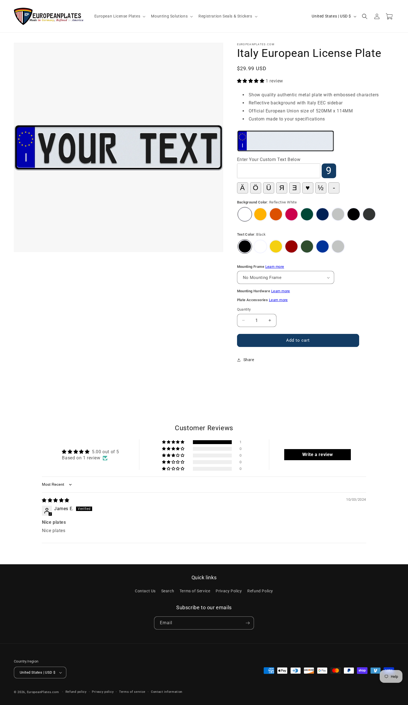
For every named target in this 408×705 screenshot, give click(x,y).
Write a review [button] (317, 454)
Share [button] (248, 359)
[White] (260, 246)
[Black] (245, 246)
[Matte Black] (369, 214)
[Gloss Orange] (276, 214)
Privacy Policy (229, 591)
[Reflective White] (245, 214)
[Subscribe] (247, 623)
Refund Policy (260, 591)
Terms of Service (195, 591)
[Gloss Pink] (291, 214)
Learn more (274, 267)
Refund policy (76, 692)
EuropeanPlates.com (43, 692)
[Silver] (338, 214)
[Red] (291, 246)
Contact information (166, 692)
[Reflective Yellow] (260, 214)
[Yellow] (276, 246)
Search (167, 591)
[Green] (307, 246)
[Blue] (322, 246)
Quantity (244, 309)
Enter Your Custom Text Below (269, 159)
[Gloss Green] (307, 214)
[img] (55, 500)
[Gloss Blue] (322, 214)
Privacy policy (103, 692)
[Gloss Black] (354, 214)
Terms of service (132, 692)
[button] (119, 16)
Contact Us (145, 591)
